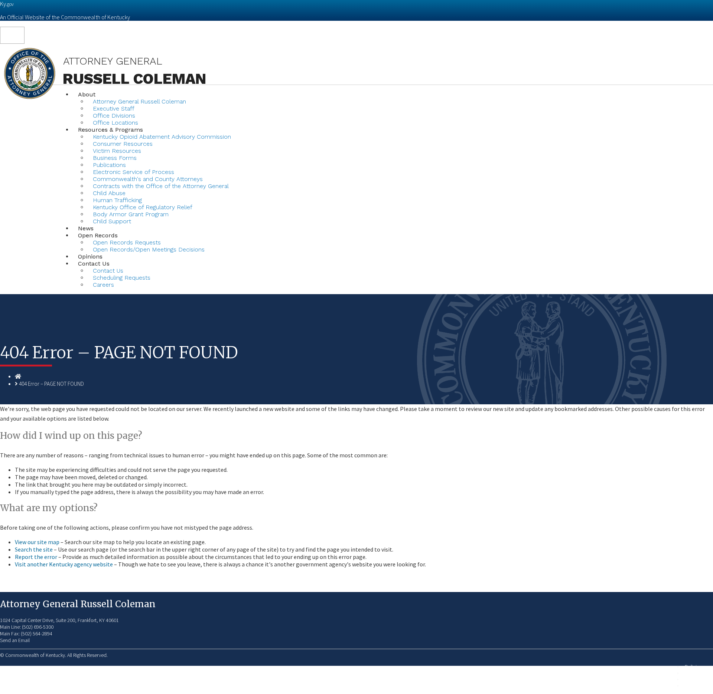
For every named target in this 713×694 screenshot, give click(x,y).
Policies (693, 667)
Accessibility (698, 686)
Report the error (36, 556)
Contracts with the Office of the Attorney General (161, 186)
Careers (103, 284)
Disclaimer (696, 679)
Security (693, 673)
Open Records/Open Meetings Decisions (149, 249)
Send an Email (15, 640)
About (86, 94)
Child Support (112, 221)
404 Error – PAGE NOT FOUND (51, 383)
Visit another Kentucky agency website (64, 564)
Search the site (34, 549)
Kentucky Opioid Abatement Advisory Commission (162, 136)
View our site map (37, 542)
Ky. (7, 3)
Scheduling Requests (121, 277)
